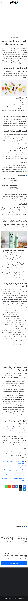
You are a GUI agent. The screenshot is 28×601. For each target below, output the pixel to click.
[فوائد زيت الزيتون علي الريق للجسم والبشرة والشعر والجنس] (7, 531)
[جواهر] (14, 2)
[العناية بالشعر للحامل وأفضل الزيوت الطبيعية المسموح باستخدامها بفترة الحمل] (21, 531)
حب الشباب (23, 307)
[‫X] (20, 486)
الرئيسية (15, 37)
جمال (11, 37)
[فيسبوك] (24, 486)
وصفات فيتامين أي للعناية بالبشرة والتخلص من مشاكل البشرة (21, 555)
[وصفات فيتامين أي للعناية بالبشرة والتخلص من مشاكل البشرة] (21, 548)
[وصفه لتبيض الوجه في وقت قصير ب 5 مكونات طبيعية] (23, 187)
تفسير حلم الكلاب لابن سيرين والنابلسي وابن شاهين (8, 555)
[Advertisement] (14, 20)
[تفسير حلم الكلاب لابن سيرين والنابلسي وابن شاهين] (7, 548)
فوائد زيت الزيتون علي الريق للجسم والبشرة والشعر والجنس (7, 538)
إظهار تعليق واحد (14, 563)
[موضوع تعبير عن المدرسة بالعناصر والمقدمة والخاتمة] (23, 180)
